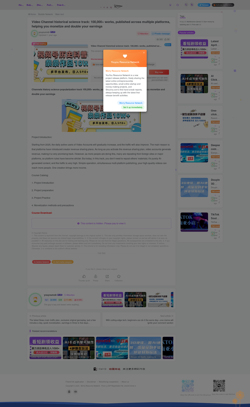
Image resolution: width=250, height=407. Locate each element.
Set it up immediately (132, 107)
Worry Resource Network (130, 102)
